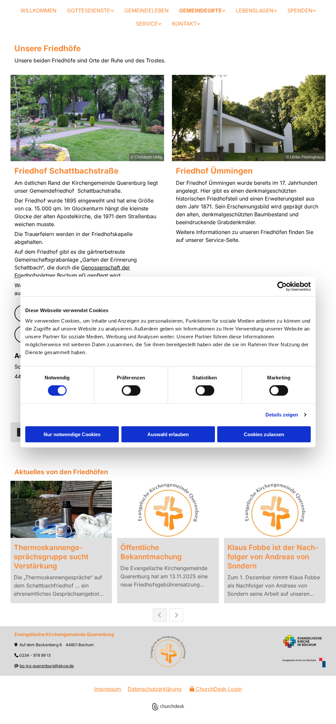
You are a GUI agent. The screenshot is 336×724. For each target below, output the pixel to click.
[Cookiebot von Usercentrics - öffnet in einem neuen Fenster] (282, 286)
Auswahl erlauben (168, 434)
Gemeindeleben (146, 10)
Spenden (299, 10)
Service (147, 23)
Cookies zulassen (264, 434)
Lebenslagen (254, 10)
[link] (90, 10)
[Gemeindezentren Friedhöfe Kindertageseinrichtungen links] (223, 10)
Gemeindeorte (200, 10)
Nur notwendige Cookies (72, 434)
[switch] (131, 390)
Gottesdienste (88, 10)
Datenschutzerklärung (154, 689)
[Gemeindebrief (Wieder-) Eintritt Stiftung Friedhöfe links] (159, 23)
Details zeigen (281, 414)
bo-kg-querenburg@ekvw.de (47, 665)
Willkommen (38, 10)
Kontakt (184, 23)
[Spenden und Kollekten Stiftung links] (314, 10)
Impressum (107, 689)
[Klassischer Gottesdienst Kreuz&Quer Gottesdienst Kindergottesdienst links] (112, 10)
